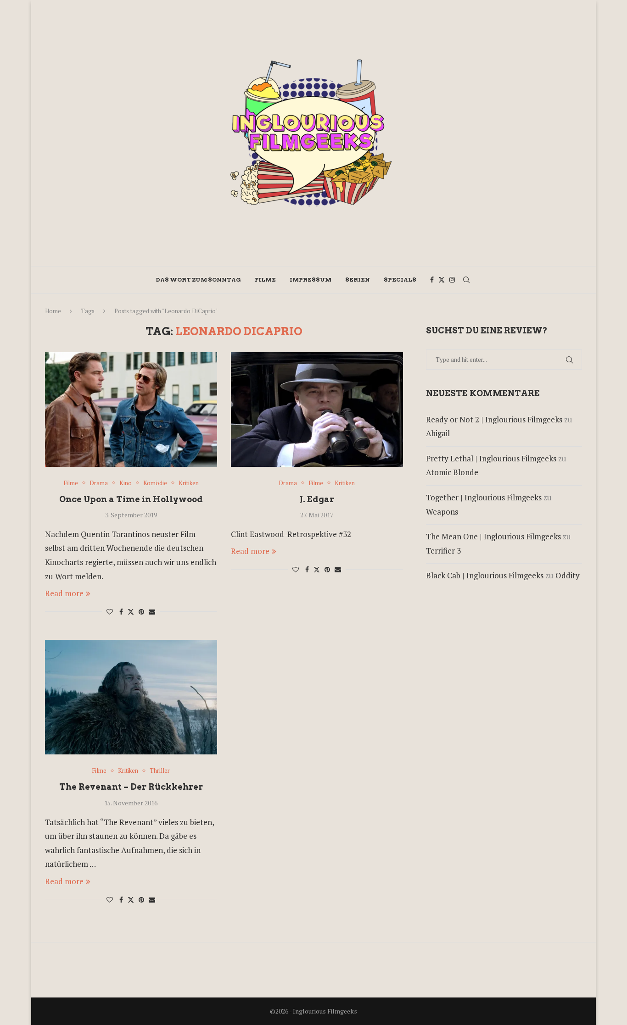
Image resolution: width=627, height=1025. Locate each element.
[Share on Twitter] (131, 611)
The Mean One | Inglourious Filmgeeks (493, 536)
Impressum (310, 279)
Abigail (438, 433)
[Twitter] (441, 279)
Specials (400, 279)
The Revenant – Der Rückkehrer (131, 787)
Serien (357, 279)
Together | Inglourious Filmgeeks (484, 497)
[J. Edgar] (317, 409)
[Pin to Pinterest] (141, 611)
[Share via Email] (152, 611)
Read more (64, 593)
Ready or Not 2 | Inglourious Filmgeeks (494, 419)
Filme (265, 279)
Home (53, 311)
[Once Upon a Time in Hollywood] (131, 409)
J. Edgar (317, 499)
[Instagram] (452, 279)
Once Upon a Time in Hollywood (131, 499)
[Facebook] (432, 279)
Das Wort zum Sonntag (198, 279)
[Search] (466, 279)
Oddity (567, 575)
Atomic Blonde (452, 472)
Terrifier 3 (443, 550)
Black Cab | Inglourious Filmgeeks (484, 575)
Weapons (442, 511)
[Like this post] (109, 611)
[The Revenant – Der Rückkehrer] (131, 697)
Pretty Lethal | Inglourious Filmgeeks (491, 458)
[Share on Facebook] (121, 611)
